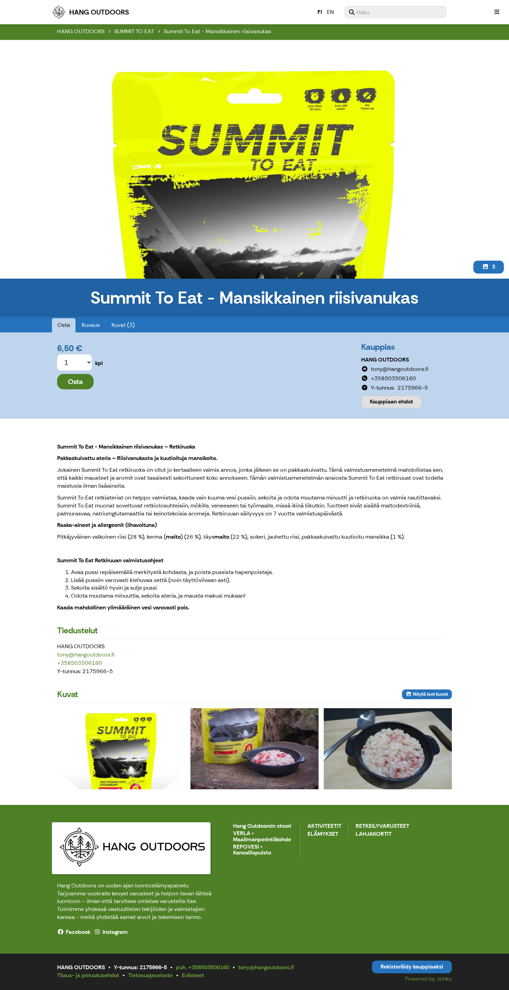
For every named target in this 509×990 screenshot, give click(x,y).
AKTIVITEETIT (324, 826)
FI (320, 12)
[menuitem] (395, 12)
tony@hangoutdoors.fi (86, 654)
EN (330, 12)
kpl (99, 363)
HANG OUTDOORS (81, 31)
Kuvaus (91, 325)
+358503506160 (79, 663)
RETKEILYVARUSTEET (382, 826)
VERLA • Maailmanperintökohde (262, 836)
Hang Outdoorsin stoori (262, 826)
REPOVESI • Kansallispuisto (252, 850)
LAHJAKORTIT (374, 834)
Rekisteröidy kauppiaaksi (412, 966)
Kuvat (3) (123, 325)
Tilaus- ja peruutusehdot (88, 975)
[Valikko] (497, 12)
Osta (63, 325)
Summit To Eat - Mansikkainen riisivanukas (217, 31)
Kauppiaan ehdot (391, 401)
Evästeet (193, 975)
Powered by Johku (428, 978)
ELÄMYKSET (322, 834)
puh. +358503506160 (202, 967)
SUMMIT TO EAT (134, 31)
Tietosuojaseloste (150, 975)
